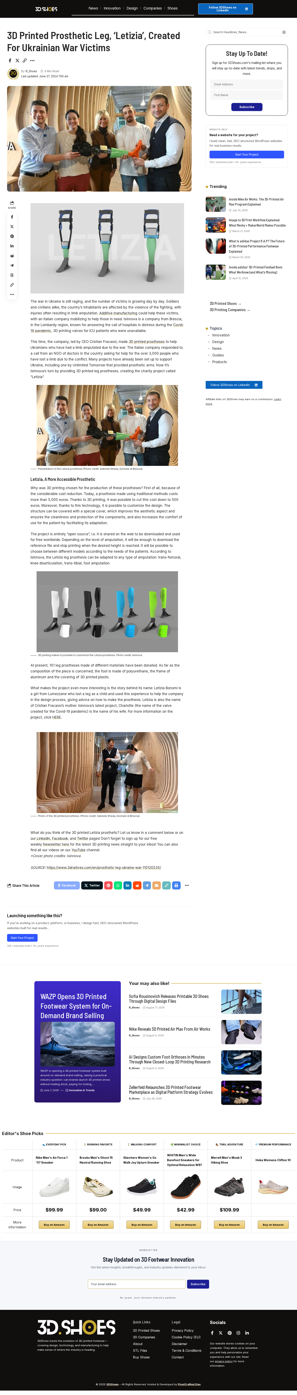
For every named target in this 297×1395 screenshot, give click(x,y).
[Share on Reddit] (12, 256)
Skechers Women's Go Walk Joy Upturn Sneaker (141, 1160)
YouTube (78, 850)
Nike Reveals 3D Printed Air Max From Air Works (169, 1028)
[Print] (176, 885)
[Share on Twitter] (17, 60)
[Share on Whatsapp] (118, 885)
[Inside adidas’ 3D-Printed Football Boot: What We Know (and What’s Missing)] (216, 272)
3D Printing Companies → (230, 309)
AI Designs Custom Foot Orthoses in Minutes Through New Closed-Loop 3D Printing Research (170, 1059)
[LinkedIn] (247, 1333)
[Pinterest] (230, 1333)
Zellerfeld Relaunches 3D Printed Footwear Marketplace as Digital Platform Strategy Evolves (171, 1089)
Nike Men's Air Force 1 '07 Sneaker (51, 1160)
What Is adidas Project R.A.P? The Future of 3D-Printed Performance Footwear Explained (256, 246)
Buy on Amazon (54, 1224)
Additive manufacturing (118, 313)
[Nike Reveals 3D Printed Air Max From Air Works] (241, 1032)
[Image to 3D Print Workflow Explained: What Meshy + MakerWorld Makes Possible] (216, 225)
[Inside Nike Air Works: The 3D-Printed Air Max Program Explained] (216, 204)
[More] (32, 60)
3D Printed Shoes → (226, 303)
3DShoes (112, 1384)
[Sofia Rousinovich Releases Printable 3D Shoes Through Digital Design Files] (241, 1002)
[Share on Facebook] (10, 60)
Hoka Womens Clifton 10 (273, 1160)
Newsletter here (56, 844)
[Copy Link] (24, 60)
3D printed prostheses (147, 342)
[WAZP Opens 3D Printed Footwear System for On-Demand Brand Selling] (77, 1044)
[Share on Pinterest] (12, 236)
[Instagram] (238, 1333)
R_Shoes (31, 71)
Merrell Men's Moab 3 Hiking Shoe (226, 1160)
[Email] (156, 885)
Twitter (82, 838)
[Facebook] (212, 1333)
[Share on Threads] (12, 275)
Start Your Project (22, 937)
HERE (56, 717)
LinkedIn (43, 838)
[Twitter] (221, 1333)
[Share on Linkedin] (12, 246)
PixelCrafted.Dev (189, 1384)
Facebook (59, 838)
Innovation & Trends (82, 1090)
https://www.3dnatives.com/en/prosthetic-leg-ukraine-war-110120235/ (104, 868)
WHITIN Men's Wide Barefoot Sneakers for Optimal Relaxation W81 (184, 1160)
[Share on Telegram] (12, 265)
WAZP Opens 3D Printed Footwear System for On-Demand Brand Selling (76, 1006)
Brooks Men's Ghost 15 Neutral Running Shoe (96, 1160)
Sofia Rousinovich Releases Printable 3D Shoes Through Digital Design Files (169, 998)
